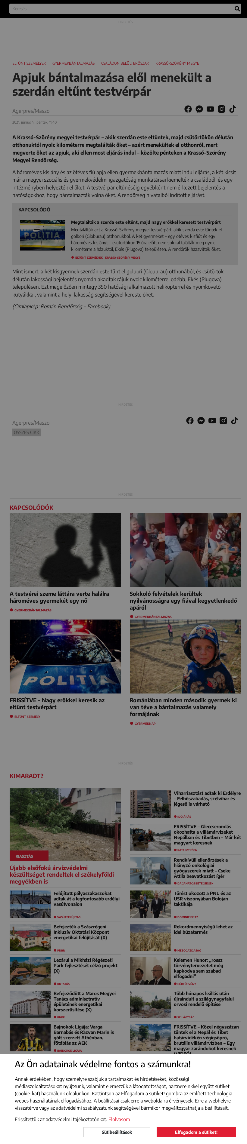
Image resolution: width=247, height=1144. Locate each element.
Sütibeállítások (117, 1132)
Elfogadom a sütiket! (196, 1132)
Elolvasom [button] (119, 1119)
